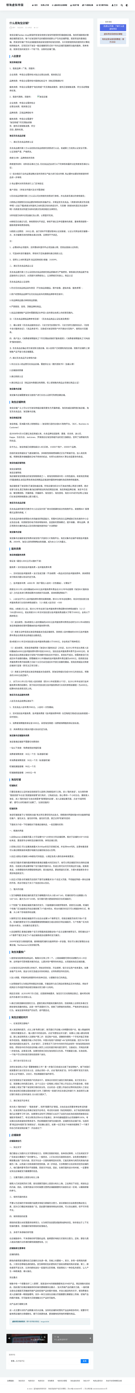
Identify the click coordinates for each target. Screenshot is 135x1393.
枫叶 (14, 27)
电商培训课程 (62, 1381)
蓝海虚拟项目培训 (40, 1389)
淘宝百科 (20, 27)
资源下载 (76, 5)
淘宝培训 (21, 1381)
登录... (13, 1361)
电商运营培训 (98, 1381)
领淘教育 (51, 1381)
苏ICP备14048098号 (75, 1389)
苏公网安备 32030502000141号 (96, 1389)
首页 (36, 5)
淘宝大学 (86, 1381)
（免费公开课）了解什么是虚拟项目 (113, 27)
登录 (116, 5)
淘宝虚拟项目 (75, 1381)
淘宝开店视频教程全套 (114, 1381)
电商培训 (31, 1381)
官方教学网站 (103, 5)
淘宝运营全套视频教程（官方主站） (113, 40)
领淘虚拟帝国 (15, 5)
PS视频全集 (89, 5)
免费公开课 (45, 5)
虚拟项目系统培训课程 (113, 34)
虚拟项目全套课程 (60, 5)
